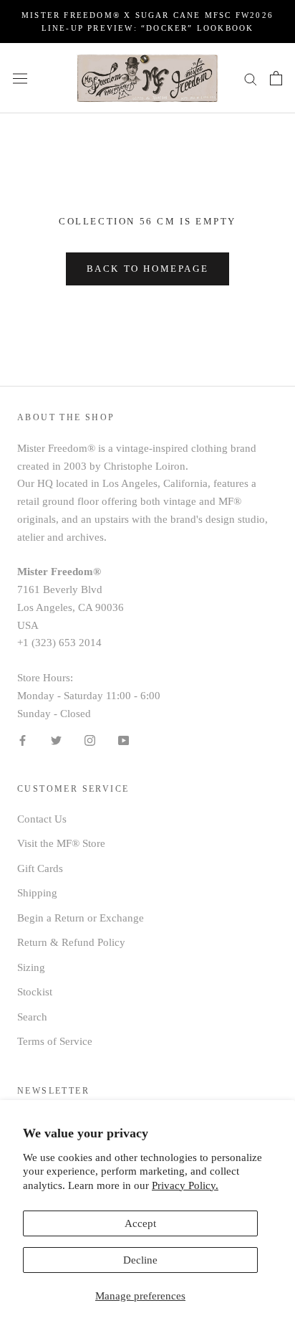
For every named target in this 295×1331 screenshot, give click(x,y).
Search (32, 1017)
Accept (140, 1223)
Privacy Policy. (185, 1185)
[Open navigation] (20, 78)
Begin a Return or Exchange (80, 918)
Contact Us (42, 819)
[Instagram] (89, 739)
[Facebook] (22, 739)
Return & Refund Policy (71, 942)
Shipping (37, 893)
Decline (140, 1260)
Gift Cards (40, 868)
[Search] (250, 78)
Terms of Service (54, 1041)
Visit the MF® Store (61, 843)
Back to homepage (148, 268)
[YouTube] (123, 739)
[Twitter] (56, 739)
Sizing (31, 967)
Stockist (34, 992)
